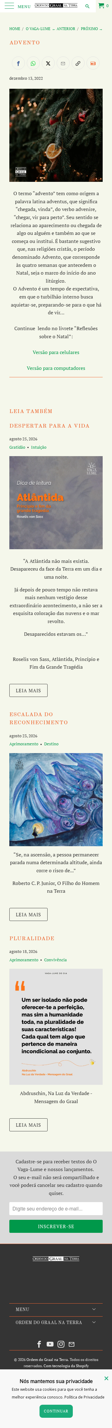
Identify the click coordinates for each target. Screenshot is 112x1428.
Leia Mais (28, 690)
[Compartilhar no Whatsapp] (33, 63)
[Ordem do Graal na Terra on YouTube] (50, 1344)
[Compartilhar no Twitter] (48, 63)
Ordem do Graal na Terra (47, 1359)
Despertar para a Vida (49, 426)
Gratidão (17, 447)
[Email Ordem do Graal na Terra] (72, 1344)
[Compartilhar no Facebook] (18, 63)
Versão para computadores (56, 368)
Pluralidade (31, 938)
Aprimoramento (23, 744)
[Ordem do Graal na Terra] (56, 6)
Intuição (38, 447)
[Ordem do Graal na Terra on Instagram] (61, 1344)
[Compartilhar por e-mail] (63, 63)
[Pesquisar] (87, 6)
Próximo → (92, 28)
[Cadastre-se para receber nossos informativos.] (93, 63)
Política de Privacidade (84, 1397)
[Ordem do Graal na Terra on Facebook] (39, 1344)
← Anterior (63, 28)
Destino (51, 744)
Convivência (55, 960)
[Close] (106, 1378)
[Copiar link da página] (78, 63)
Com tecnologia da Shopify (66, 1365)
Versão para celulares (56, 352)
